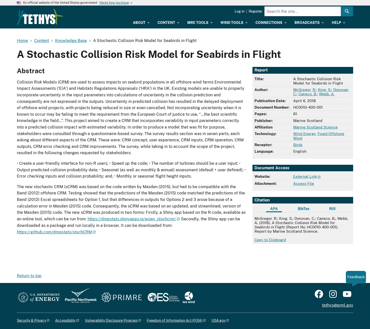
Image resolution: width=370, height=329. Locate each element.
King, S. (324, 90)
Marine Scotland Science (315, 127)
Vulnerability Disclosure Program (111, 320)
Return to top (29, 275)
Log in (239, 11)
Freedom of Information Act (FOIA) (174, 320)
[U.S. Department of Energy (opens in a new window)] (39, 297)
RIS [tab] (332, 209)
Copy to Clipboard (270, 240)
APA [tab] (274, 209)
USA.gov (218, 320)
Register (255, 11)
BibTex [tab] (304, 209)
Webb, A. (327, 94)
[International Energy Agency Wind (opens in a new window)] (188, 297)
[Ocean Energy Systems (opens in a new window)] (164, 297)
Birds (298, 145)
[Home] (40, 17)
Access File (303, 183)
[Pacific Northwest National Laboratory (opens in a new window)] (79, 298)
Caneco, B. (308, 94)
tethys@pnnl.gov (337, 305)
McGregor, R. (304, 90)
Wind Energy (304, 134)
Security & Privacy (31, 320)
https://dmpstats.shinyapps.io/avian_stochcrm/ (132, 219)
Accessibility (65, 320)
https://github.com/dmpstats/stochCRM (54, 232)
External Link (305, 176)
